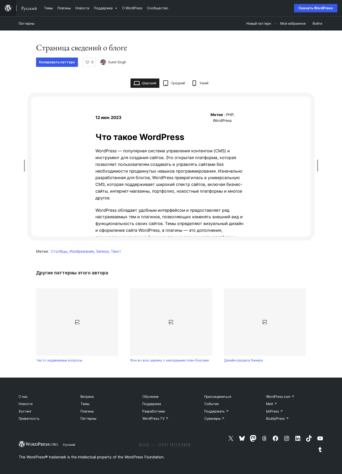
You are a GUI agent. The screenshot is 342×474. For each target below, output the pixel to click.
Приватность (29, 418)
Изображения (81, 251)
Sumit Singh (117, 62)
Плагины (87, 411)
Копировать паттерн (57, 62)
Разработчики (153, 411)
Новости (26, 404)
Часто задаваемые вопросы (59, 360)
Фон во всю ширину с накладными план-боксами (169, 360)
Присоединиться (217, 397)
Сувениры (214, 418)
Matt (271, 404)
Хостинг (25, 411)
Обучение (150, 397)
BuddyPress (277, 418)
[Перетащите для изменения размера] (25, 166)
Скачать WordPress (315, 8)
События (211, 404)
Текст (116, 251)
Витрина (87, 397)
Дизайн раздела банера (243, 360)
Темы (84, 404)
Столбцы (59, 251)
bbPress (274, 411)
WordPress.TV (155, 418)
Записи (102, 251)
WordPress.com (280, 397)
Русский (69, 445)
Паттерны (26, 23)
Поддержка (151, 404)
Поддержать (216, 411)
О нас (23, 397)
